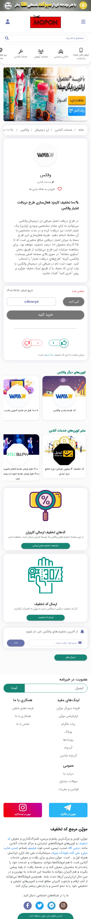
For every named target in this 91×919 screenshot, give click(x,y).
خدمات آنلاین (63, 130)
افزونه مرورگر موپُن (68, 708)
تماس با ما (22, 724)
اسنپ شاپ (11, 848)
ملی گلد (75, 853)
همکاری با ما (23, 716)
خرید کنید (45, 315)
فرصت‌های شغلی (22, 708)
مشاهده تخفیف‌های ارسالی (46, 546)
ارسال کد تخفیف (45, 617)
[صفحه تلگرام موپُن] (51, 906)
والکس (24, 130)
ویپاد (55, 853)
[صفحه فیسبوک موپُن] (28, 906)
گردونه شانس (68, 755)
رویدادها (68, 739)
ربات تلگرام (68, 724)
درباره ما (68, 773)
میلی (84, 853)
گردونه (68, 747)
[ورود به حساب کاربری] (8, 22)
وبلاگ (68, 732)
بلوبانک (63, 853)
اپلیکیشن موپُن (68, 716)
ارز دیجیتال (42, 130)
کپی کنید (74, 301)
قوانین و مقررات (68, 789)
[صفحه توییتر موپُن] (40, 906)
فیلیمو (32, 848)
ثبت (16, 643)
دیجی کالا (74, 848)
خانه (81, 130)
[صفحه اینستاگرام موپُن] (63, 906)
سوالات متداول (68, 781)
